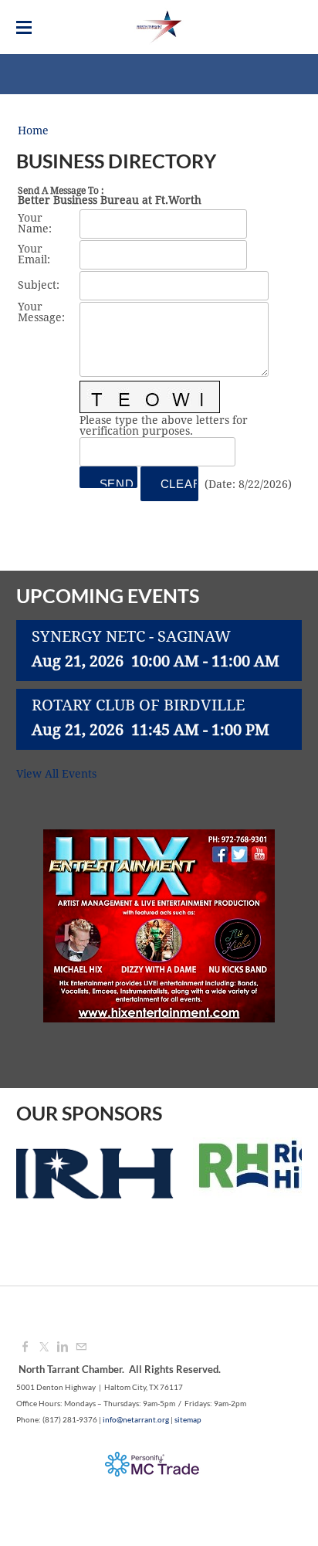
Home (33, 131)
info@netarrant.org (136, 1419)
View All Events (56, 774)
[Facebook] (25, 1347)
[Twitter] (44, 1347)
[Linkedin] (62, 1347)
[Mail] (81, 1347)
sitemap (187, 1419)
